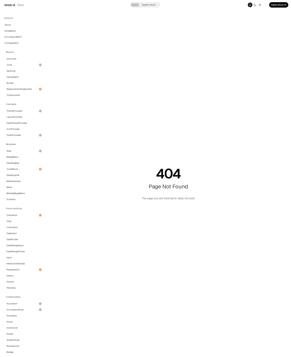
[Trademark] (9, 5)
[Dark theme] (255, 5)
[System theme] (250, 5)
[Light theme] (259, 5)
